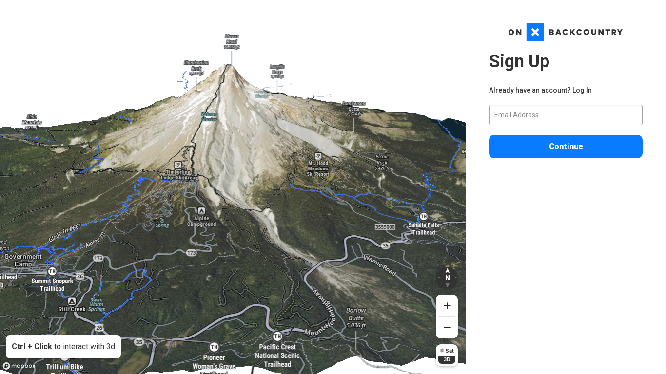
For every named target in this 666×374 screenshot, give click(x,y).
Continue (566, 146)
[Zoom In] (447, 306)
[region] (233, 187)
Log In (582, 90)
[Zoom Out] (447, 327)
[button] (447, 278)
